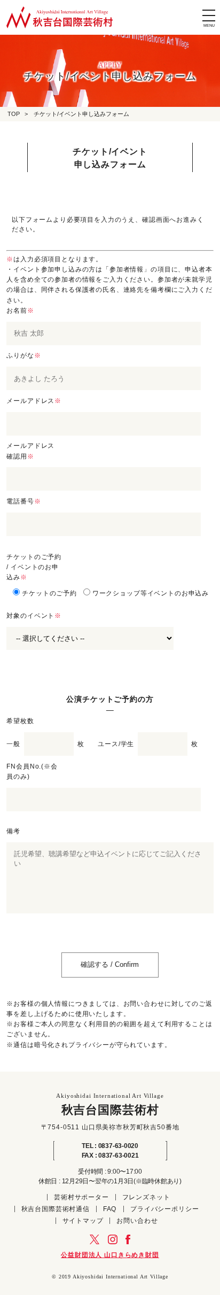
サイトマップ (83, 1220)
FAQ (110, 1209)
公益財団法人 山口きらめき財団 (110, 1255)
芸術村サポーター (81, 1197)
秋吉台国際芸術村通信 (55, 1209)
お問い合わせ (137, 1220)
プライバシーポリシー (164, 1209)
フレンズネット (146, 1197)
